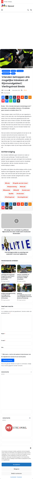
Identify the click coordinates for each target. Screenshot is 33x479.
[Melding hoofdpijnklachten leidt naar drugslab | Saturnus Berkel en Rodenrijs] (24, 288)
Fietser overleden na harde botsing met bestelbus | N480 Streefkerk (23, 277)
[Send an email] (9, 90)
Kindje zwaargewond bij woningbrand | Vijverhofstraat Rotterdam (8, 296)
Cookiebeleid (13, 477)
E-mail (3, 340)
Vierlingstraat (10, 197)
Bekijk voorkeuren (16, 473)
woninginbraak (23, 197)
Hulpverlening (6, 71)
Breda (8, 183)
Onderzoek (20, 71)
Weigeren (16, 469)
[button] (30, 448)
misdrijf (13, 71)
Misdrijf (16, 190)
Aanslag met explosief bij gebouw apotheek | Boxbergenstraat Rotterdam (7, 277)
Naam (3, 333)
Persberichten (6, 73)
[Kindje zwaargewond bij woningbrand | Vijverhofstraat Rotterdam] (8, 288)
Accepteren (16, 464)
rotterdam (20, 193)
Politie (13, 73)
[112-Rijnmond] (7, 5)
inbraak (23, 186)
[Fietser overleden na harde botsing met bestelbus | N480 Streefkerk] (24, 269)
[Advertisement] (16, 30)
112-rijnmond (6, 90)
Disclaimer (19, 477)
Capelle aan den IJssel (21, 183)
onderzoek (26, 190)
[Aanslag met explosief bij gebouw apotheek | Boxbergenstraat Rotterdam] (8, 269)
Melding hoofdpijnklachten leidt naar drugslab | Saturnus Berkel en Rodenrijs (24, 296)
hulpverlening (12, 186)
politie (11, 193)
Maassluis (7, 190)
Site (2, 347)
